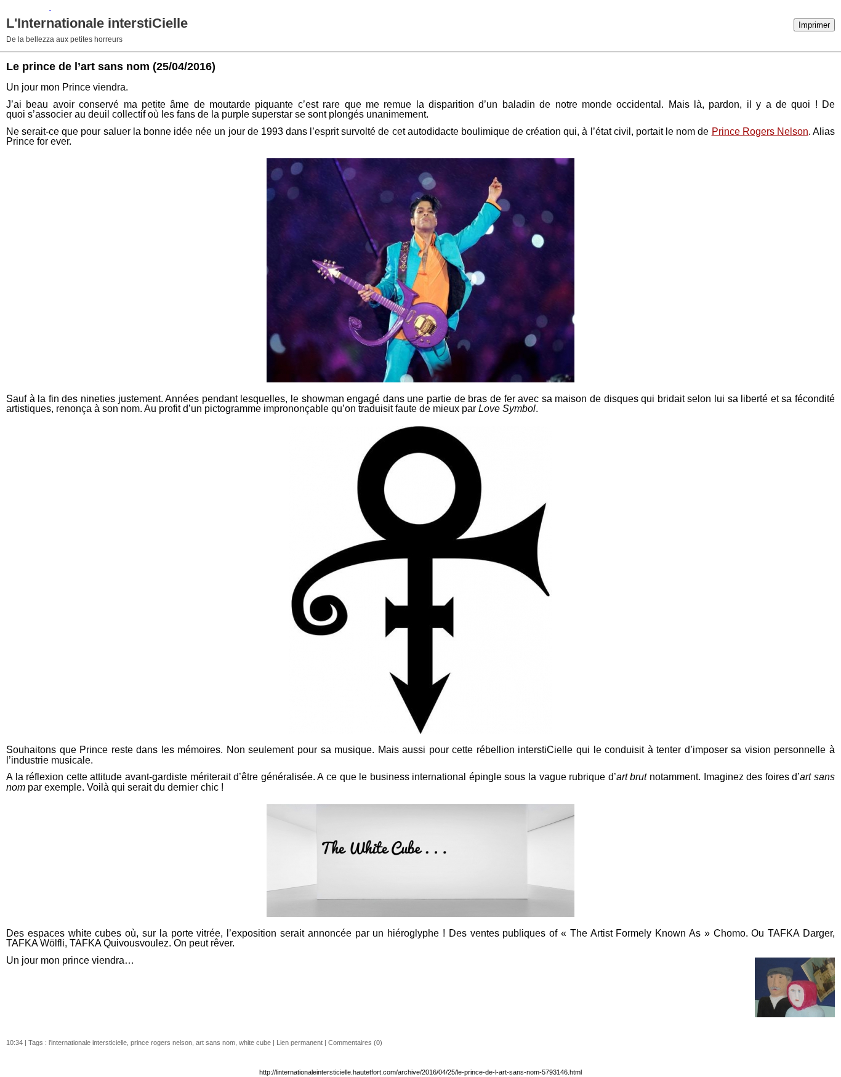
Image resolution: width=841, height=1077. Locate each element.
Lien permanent (299, 1042)
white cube (255, 1042)
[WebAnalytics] (25, 6)
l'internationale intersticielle (88, 1042)
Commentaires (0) (355, 1042)
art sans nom (215, 1042)
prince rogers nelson (161, 1042)
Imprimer (814, 25)
